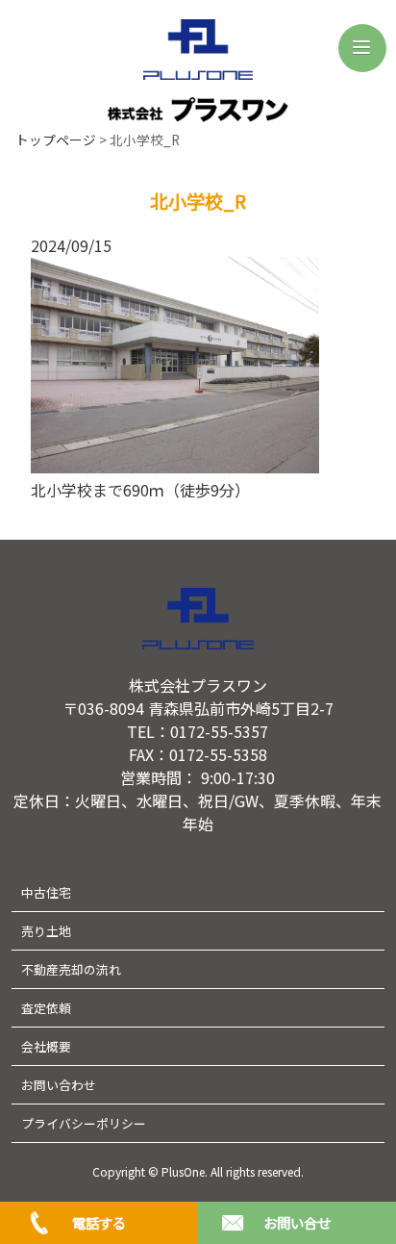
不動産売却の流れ (71, 969)
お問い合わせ (58, 1085)
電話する (99, 1222)
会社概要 (46, 1046)
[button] (362, 48)
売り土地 (46, 931)
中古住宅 (46, 892)
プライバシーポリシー (83, 1123)
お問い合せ (297, 1222)
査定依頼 (46, 1008)
